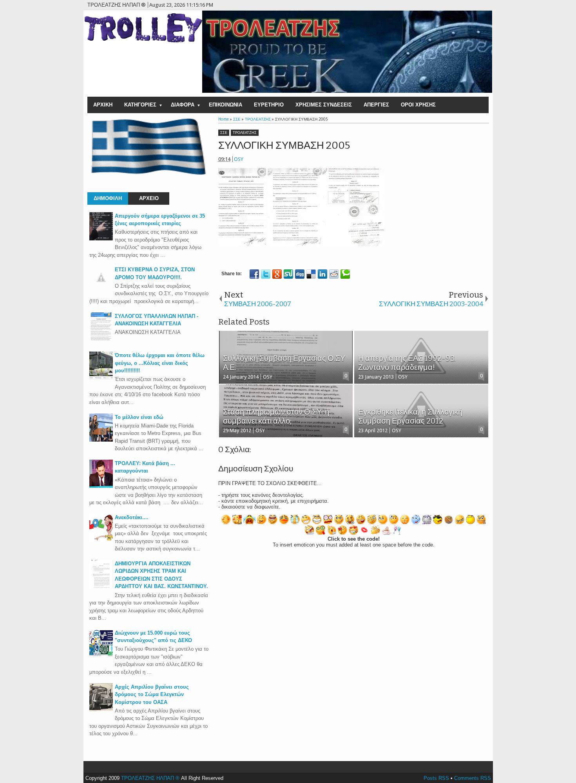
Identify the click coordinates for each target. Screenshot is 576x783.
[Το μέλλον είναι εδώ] (101, 440)
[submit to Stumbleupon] (288, 274)
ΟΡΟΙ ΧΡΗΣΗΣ (418, 105)
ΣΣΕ (223, 133)
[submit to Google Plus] (277, 274)
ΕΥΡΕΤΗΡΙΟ (269, 105)
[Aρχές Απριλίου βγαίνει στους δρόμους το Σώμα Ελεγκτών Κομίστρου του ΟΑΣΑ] (101, 710)
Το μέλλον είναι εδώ (139, 417)
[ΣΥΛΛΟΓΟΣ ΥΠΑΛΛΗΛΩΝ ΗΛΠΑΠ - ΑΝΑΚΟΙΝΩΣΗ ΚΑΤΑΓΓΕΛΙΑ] (101, 339)
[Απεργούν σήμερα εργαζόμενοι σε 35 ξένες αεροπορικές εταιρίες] (101, 239)
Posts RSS (436, 778)
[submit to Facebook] (254, 274)
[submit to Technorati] (345, 274)
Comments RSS (472, 778)
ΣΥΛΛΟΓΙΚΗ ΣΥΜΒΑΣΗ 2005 (284, 145)
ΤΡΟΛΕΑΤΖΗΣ (245, 133)
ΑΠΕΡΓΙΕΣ (376, 105)
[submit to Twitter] (265, 274)
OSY (238, 159)
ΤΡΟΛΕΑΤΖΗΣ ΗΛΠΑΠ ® (150, 778)
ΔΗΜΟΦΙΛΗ (108, 198)
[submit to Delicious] (311, 274)
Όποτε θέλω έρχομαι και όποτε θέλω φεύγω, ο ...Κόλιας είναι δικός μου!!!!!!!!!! (160, 362)
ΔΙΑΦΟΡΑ (182, 105)
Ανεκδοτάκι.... (132, 517)
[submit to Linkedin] (322, 274)
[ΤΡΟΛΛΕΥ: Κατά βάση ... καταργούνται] (101, 486)
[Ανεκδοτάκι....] (101, 540)
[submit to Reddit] (334, 274)
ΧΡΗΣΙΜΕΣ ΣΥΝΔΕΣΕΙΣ (323, 105)
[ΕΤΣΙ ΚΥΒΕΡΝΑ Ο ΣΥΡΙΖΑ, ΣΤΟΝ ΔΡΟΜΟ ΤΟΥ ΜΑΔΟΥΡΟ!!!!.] (101, 287)
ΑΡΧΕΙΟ (149, 198)
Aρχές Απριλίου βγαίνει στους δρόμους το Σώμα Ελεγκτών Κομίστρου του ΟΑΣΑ (152, 694)
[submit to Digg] (299, 274)
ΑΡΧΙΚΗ (102, 105)
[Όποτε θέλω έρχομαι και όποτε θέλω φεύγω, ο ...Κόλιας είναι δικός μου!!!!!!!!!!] (101, 378)
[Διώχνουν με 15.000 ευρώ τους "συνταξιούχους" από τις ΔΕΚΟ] (101, 656)
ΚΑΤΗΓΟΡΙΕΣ (140, 105)
